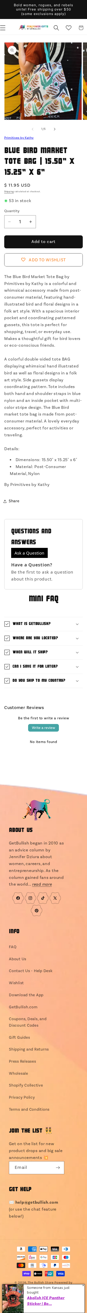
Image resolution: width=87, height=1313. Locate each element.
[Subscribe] (58, 1167)
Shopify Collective (26, 1085)
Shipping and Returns (29, 1049)
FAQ (13, 947)
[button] (56, 28)
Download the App (26, 995)
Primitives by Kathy (19, 138)
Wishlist (16, 983)
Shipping (9, 191)
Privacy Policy (22, 1097)
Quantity (12, 211)
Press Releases (22, 1061)
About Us (17, 959)
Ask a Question (29, 553)
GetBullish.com (23, 1007)
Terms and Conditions (29, 1109)
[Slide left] (32, 129)
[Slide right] (55, 129)
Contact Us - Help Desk (31, 970)
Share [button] (14, 501)
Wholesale (18, 1073)
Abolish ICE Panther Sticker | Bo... (45, 1300)
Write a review (43, 728)
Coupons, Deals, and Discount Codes (27, 1022)
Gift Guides (19, 1037)
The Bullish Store (41, 1283)
